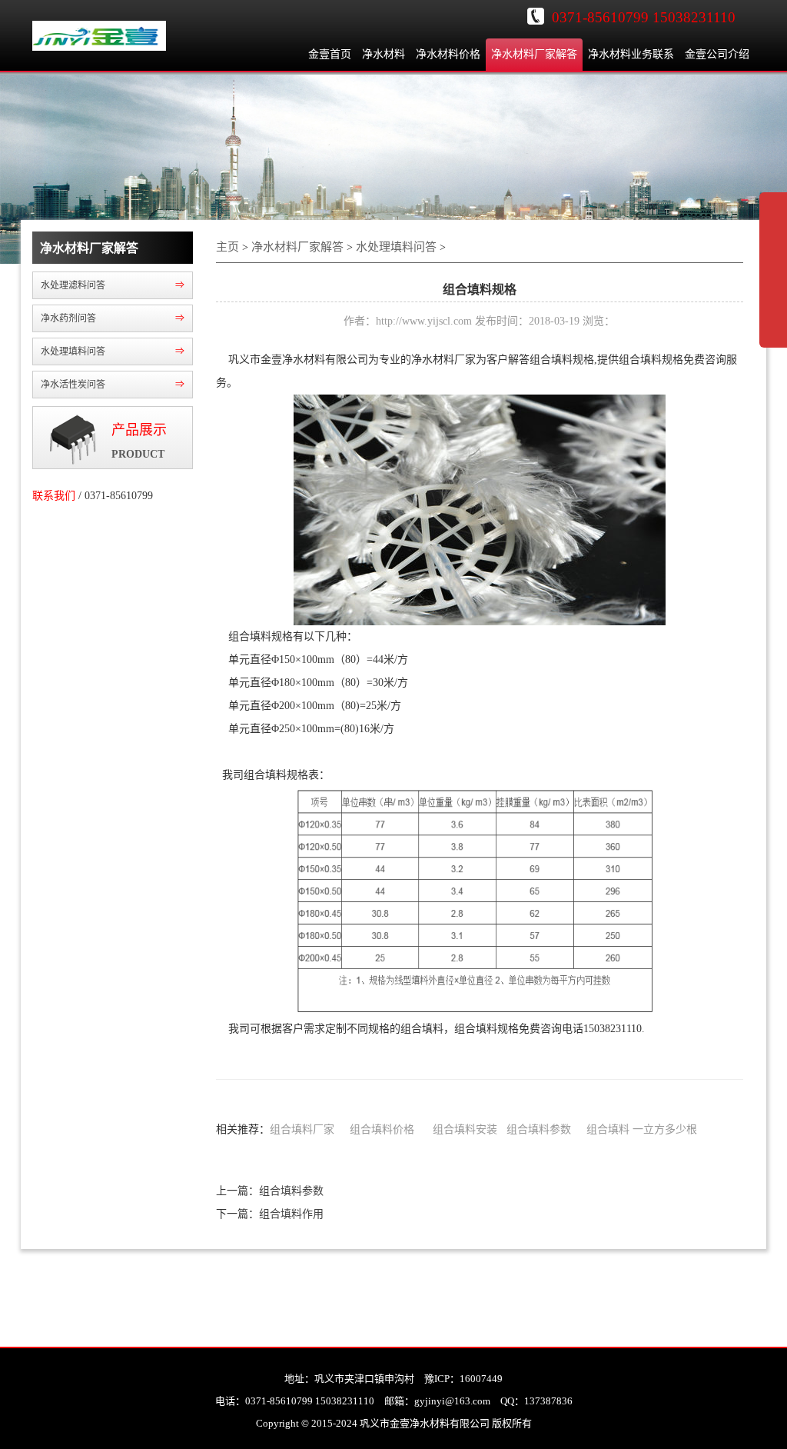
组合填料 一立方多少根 (641, 1129)
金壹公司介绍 (717, 54)
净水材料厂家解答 (534, 54)
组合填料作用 (291, 1214)
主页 (227, 247)
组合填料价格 (382, 1129)
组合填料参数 (538, 1129)
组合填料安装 (465, 1129)
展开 (773, 280)
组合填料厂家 (302, 1129)
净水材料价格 (448, 54)
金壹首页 (329, 54)
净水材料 (383, 54)
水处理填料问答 (396, 247)
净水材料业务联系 (631, 54)
